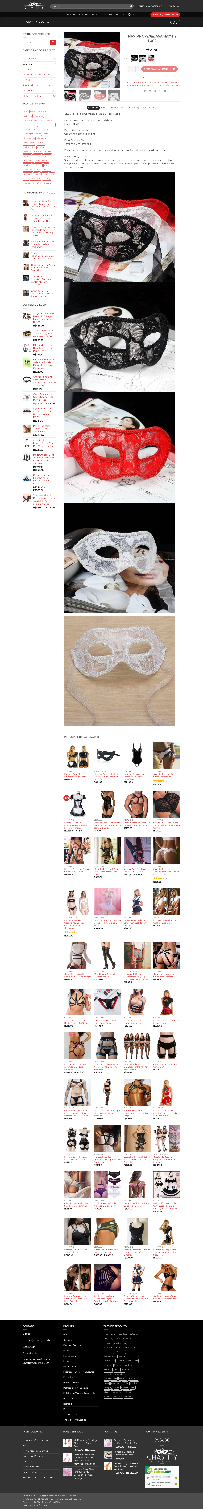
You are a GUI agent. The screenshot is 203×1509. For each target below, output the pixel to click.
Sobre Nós (28, 1445)
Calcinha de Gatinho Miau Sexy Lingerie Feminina (76, 1204)
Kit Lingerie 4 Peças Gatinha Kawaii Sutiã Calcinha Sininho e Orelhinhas (74, 924)
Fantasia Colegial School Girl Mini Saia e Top (165, 921)
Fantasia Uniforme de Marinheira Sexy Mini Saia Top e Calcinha (136, 1298)
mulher (27, 165)
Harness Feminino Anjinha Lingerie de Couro (136, 1204)
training (46, 178)
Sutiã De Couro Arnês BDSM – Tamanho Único (76, 1021)
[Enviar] (131, 6)
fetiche (48, 152)
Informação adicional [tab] (112, 108)
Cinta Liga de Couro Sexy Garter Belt (165, 1065)
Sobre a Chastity (98, 15)
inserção (46, 156)
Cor (125, 59)
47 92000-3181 (30, 1353)
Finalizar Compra (72, 1345)
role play (27, 174)
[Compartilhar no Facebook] (140, 91)
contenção (28, 134)
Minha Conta (70, 1366)
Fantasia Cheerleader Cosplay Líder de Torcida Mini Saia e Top (165, 1113)
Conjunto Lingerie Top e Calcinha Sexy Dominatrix (165, 1297)
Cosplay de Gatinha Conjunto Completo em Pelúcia (164, 1159)
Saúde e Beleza (31, 58)
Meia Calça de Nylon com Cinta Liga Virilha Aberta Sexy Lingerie (136, 1067)
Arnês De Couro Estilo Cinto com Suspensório (135, 1021)
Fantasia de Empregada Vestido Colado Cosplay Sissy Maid (164, 1252)
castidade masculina (33, 120)
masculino (28, 161)
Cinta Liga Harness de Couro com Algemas (163, 975)
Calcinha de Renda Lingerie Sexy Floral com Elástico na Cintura (166, 825)
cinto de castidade (46, 125)
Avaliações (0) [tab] (133, 108)
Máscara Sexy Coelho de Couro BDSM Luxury (135, 870)
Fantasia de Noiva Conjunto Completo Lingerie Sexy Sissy (107, 923)
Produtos (71, 15)
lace (151, 82)
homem (36, 156)
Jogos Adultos (30, 85)
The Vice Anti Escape (74, 1420)
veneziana (166, 85)
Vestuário (28, 64)
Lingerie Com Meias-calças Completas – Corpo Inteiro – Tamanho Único (107, 825)
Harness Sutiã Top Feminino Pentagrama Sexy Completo (107, 1159)
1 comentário (40, 285)
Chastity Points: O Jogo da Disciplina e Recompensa (42, 293)
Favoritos (83, 15)
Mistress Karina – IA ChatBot (78, 1372)
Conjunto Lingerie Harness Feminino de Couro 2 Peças (77, 975)
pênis (37, 170)
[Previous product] (178, 22)
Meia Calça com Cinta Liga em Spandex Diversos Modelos (107, 1113)
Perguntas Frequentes (35, 1451)
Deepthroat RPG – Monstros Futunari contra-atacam (41, 279)
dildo (46, 134)
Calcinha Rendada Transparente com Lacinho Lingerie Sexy (166, 871)
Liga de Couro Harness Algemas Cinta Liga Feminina (75, 1067)
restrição (46, 170)
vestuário (37, 183)
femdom (27, 152)
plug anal (28, 170)
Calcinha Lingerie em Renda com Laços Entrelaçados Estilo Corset (106, 1298)
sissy (52, 174)
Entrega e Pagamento (35, 1456)
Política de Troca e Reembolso (79, 1393)
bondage (42, 111)
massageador (42, 161)
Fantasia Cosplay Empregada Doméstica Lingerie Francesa (75, 825)
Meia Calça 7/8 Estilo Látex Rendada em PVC (106, 975)
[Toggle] (54, 69)
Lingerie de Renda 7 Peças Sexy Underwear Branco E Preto (106, 871)
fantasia (40, 147)
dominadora (29, 138)
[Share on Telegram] (165, 91)
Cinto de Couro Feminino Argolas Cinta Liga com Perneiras (106, 1067)
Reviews (67, 1409)
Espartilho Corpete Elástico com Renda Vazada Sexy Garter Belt (137, 1159)
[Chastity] (34, 6)
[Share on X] (145, 91)
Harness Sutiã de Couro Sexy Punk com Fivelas (75, 1251)
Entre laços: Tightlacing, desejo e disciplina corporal (42, 256)
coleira (35, 129)
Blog (122, 15)
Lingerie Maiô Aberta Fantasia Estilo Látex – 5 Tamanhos (135, 776)
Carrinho (68, 1340)
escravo (40, 143)
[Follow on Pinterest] (167, 1440)
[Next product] (172, 22)
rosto (154, 85)
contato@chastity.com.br (37, 1340)
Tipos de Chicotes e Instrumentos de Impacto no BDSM (41, 218)
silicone (43, 174)
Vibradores (29, 90)
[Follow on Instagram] (129, 14)
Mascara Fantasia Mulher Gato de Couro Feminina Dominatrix (106, 776)
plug (46, 165)
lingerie (157, 82)
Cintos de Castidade (34, 74)
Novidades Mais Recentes (37, 1440)
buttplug (28, 116)
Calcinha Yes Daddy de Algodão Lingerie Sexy (105, 1204)
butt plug (38, 116)
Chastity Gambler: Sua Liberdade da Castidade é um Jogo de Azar (43, 231)
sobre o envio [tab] (149, 108)
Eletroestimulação (33, 96)
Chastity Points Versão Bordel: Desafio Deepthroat (43, 268)
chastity (48, 120)
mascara (165, 82)
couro (38, 134)
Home (66, 1350)
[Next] (115, 60)
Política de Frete (72, 1382)
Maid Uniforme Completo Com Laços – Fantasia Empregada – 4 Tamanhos (166, 1206)
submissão (35, 178)
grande (27, 156)
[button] (174, 6)
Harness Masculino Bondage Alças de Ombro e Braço (137, 1113)
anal (26, 111)
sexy (36, 174)
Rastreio (113, 15)
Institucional (70, 1356)
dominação (29, 143)
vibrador (47, 183)
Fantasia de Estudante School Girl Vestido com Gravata (135, 923)
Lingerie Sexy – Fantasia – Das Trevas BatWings (76, 1158)
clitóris (27, 129)
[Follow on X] (133, 14)
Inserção (27, 69)
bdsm (32, 111)
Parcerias (68, 1377)
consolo (44, 129)
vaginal (27, 183)
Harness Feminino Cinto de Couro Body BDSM (77, 870)
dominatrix (42, 138)
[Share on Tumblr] (160, 91)
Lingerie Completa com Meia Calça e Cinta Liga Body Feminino (75, 1298)
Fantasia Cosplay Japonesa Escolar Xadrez (166, 1021)
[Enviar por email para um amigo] (150, 91)
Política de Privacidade (75, 1388)
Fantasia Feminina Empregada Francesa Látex (77, 775)
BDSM (26, 80)
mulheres (37, 165)
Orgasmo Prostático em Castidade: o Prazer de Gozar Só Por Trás (43, 205)
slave (26, 178)
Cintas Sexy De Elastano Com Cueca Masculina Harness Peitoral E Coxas (76, 1113)
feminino (38, 152)
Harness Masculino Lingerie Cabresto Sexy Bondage (137, 824)
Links (66, 1361)
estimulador (29, 147)
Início (27, 21)
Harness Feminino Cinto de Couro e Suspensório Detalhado (137, 1252)
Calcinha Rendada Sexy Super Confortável (164, 775)
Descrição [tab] (93, 108)
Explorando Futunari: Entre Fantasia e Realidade (42, 244)
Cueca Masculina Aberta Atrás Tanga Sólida (105, 1021)
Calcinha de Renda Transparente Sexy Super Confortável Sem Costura (136, 976)
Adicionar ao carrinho (159, 69)
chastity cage (29, 125)
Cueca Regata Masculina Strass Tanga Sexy (106, 1251)
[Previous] (68, 60)
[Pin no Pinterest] (155, 91)
